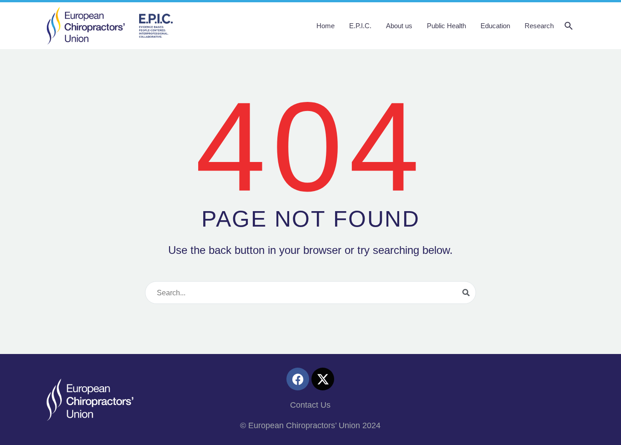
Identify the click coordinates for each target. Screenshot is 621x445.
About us (399, 26)
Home (325, 26)
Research (539, 26)
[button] (568, 25)
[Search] (466, 292)
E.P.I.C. (360, 26)
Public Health (446, 26)
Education (495, 26)
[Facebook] (297, 379)
